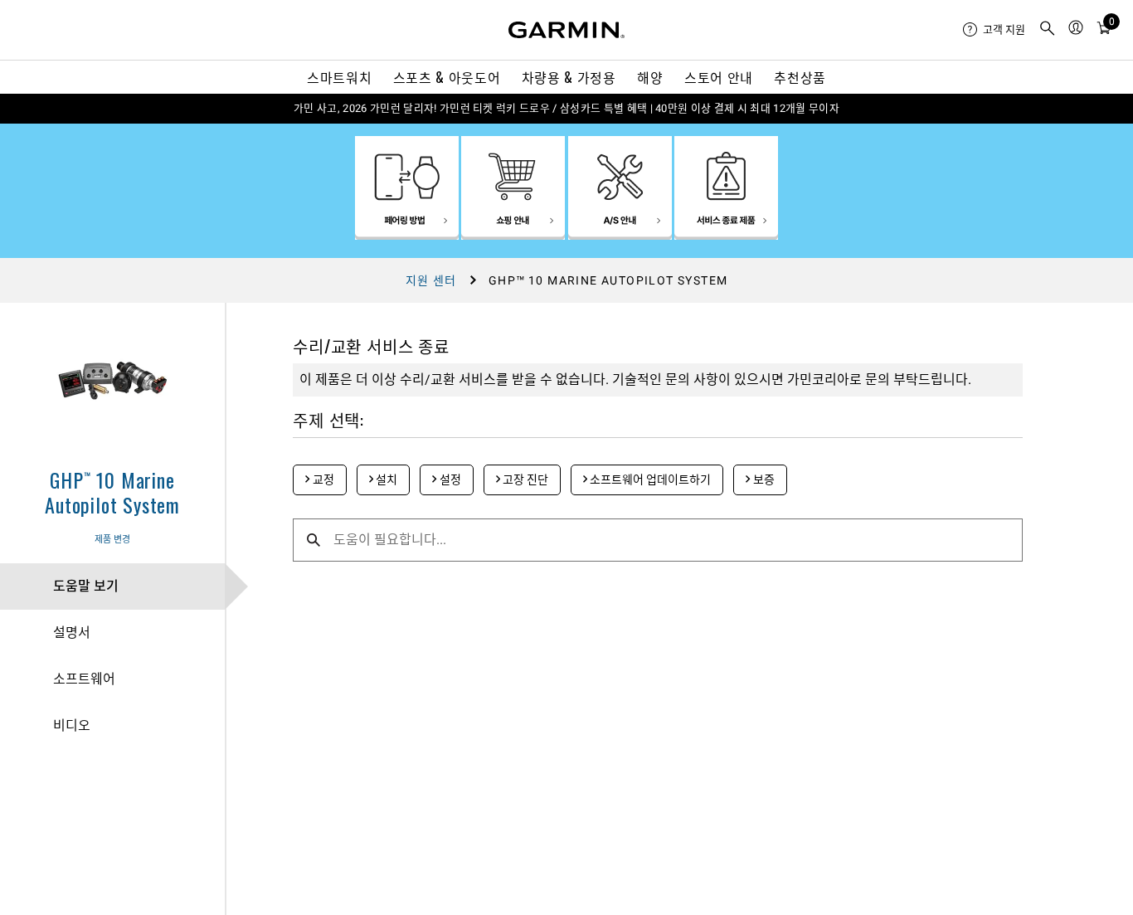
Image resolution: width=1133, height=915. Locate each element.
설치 (385, 479)
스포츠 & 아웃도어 (446, 77)
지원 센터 (431, 280)
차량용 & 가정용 (569, 77)
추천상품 (800, 77)
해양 (650, 77)
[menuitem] (994, 30)
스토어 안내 (718, 77)
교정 (322, 479)
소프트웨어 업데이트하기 (649, 479)
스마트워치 (339, 77)
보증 (763, 479)
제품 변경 (112, 539)
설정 (449, 479)
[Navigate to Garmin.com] (566, 30)
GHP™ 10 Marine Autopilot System (112, 492)
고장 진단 (524, 479)
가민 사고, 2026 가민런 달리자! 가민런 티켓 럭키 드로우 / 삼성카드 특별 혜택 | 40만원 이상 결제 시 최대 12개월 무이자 (566, 108)
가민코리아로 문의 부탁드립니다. (879, 379)
